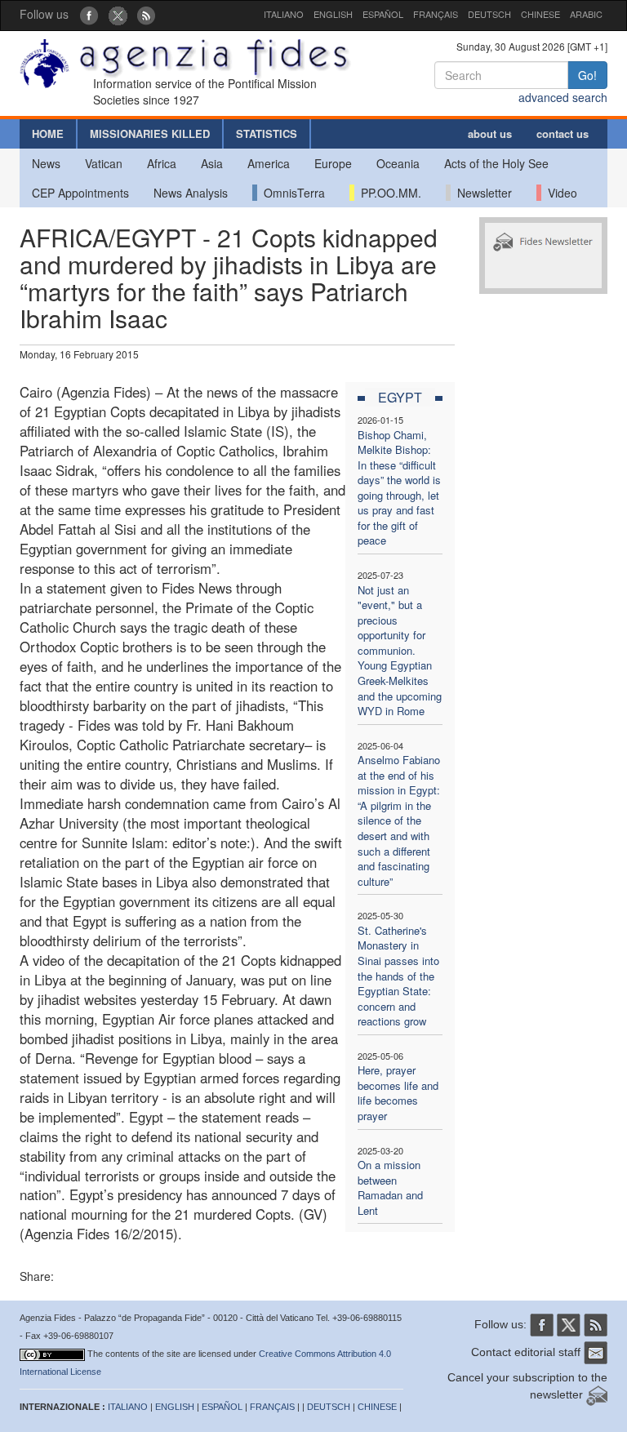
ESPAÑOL (382, 13)
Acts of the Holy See (496, 163)
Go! (587, 75)
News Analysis (190, 193)
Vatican (103, 163)
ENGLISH (333, 13)
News (46, 163)
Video (559, 193)
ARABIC (586, 13)
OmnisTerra (291, 193)
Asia (212, 163)
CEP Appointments (80, 193)
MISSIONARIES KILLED (150, 133)
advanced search (562, 97)
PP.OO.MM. (387, 193)
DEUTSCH (489, 13)
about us (490, 133)
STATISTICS (266, 133)
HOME (48, 133)
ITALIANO (284, 13)
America (268, 163)
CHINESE (540, 13)
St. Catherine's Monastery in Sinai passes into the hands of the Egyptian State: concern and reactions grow (398, 976)
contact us (562, 133)
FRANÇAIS (435, 13)
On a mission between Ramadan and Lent (390, 1187)
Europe (333, 163)
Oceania (398, 163)
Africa (161, 163)
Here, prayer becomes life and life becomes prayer (398, 1092)
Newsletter (481, 193)
